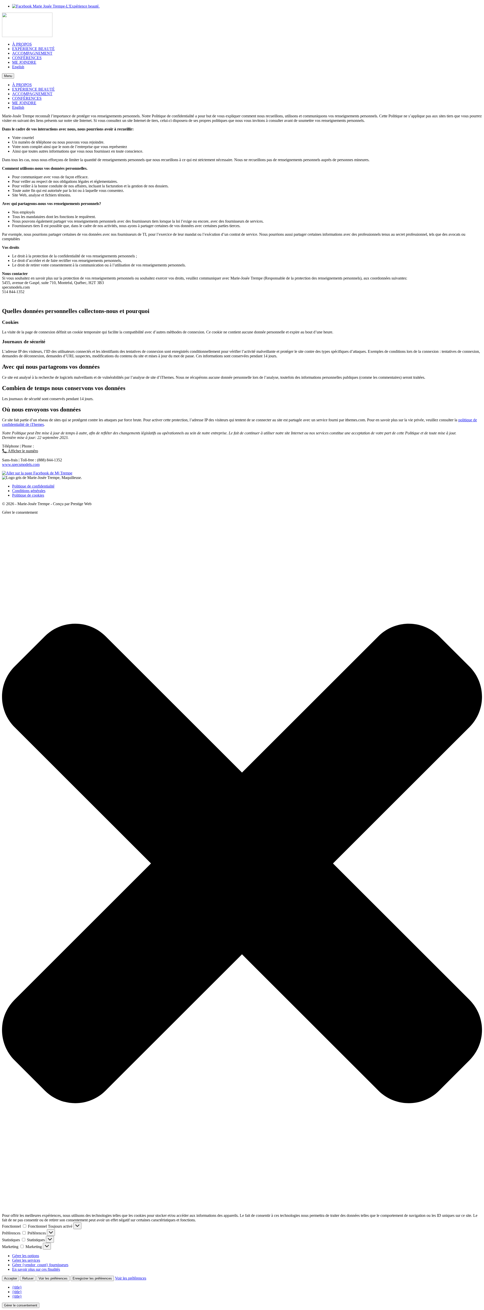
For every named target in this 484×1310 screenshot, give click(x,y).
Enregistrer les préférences (92, 1278)
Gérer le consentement (20, 1305)
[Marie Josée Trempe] (242, 25)
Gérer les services (26, 1260)
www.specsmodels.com (21, 464)
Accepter (10, 1278)
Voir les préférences (53, 1278)
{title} (17, 1287)
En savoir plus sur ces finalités (36, 1269)
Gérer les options (25, 1256)
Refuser (28, 1278)
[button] (242, 864)
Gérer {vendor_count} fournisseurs (40, 1265)
